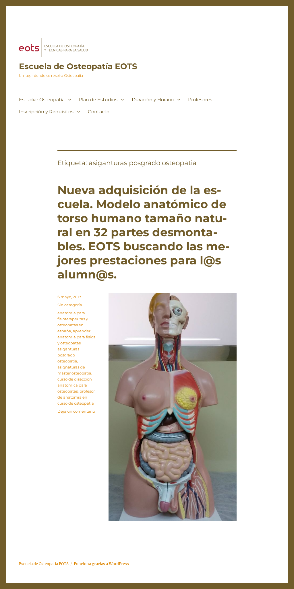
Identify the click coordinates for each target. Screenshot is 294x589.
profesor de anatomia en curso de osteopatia (76, 397)
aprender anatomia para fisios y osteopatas (76, 337)
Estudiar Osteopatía (42, 99)
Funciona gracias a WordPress (101, 563)
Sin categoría (69, 305)
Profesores (200, 99)
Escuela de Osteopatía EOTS (78, 66)
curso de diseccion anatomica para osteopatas (74, 385)
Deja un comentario (76, 411)
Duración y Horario (153, 99)
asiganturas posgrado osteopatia (68, 355)
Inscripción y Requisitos (46, 111)
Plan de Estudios (98, 99)
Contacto (98, 111)
